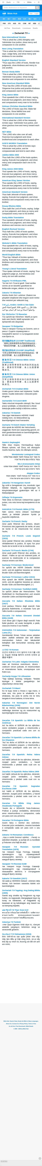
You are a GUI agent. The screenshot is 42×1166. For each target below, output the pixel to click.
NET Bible (6, 132)
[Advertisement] (21, 990)
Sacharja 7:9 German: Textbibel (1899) (19, 589)
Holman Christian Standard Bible (17, 106)
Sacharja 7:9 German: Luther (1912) (18, 577)
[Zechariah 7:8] (2, 523)
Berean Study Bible (11, 72)
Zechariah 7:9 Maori (11, 688)
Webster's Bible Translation (14, 243)
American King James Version (16, 180)
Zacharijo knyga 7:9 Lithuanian (16, 676)
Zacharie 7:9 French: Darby (14, 521)
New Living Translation (12, 49)
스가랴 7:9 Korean (10, 650)
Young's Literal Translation (14, 269)
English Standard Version (14, 60)
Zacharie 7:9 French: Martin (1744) (18, 550)
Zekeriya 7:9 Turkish (11, 922)
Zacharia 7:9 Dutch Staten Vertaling (18, 425)
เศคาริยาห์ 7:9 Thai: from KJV (15, 910)
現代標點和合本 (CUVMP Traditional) (18, 341)
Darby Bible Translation (13, 218)
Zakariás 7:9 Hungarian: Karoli (16, 483)
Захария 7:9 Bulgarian (12, 326)
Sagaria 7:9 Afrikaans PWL (14, 281)
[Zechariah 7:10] (39, 523)
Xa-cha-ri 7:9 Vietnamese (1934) (16, 934)
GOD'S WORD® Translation (14, 143)
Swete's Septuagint (11, 442)
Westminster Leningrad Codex (26, 454)
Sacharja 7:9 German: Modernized (17, 565)
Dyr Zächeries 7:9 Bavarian (14, 314)
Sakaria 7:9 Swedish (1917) (14, 878)
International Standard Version (16, 118)
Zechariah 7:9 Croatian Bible (15, 389)
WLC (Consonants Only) (29, 464)
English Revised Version (13, 229)
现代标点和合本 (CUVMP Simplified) (18, 350)
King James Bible (10, 95)
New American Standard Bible (16, 83)
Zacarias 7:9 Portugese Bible (15, 820)
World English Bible (11, 255)
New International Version (14, 37)
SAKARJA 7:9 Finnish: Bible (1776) (18, 509)
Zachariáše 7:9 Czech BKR (14, 401)
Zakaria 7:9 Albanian (11, 293)
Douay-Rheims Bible (11, 206)
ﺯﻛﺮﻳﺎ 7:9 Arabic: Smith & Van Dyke (18, 305)
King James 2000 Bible (12, 169)
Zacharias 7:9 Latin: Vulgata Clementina (20, 662)
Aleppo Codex (33, 473)
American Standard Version (14, 192)
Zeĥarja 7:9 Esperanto (12, 497)
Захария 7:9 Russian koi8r (14, 864)
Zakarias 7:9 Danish (11, 413)
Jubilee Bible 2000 (10, 155)
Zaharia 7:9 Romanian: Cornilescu (17, 835)
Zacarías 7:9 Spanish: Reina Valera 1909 (20, 772)
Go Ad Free (4, 1161)
